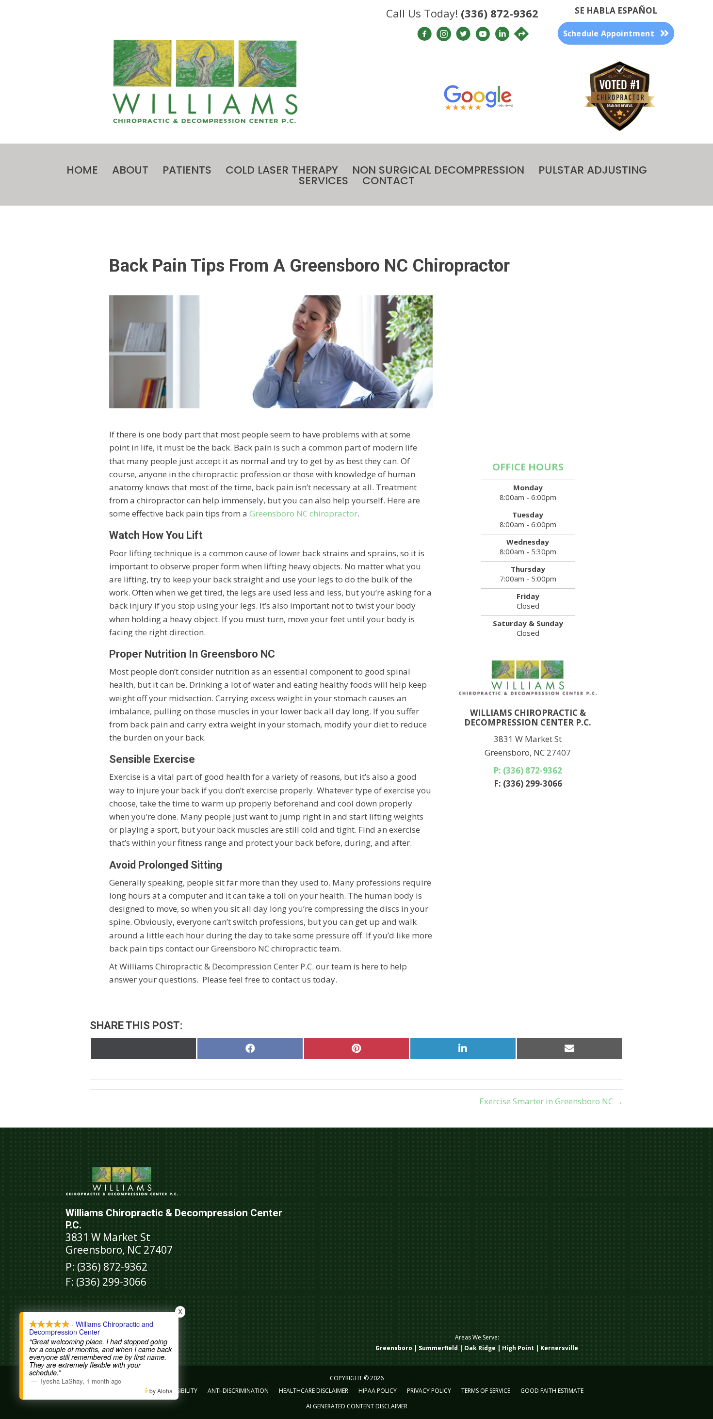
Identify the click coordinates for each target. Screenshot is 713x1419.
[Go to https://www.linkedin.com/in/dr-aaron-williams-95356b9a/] (502, 35)
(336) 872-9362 (499, 13)
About (130, 170)
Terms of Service (485, 1391)
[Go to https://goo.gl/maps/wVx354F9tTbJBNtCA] (521, 35)
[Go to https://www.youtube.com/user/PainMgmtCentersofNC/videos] (482, 35)
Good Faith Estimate (551, 1391)
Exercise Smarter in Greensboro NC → (551, 1101)
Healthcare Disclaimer (313, 1391)
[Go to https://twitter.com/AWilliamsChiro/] (463, 35)
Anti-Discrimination (238, 1391)
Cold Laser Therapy (282, 170)
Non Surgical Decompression (438, 170)
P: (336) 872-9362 (527, 770)
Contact (388, 181)
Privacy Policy (429, 1391)
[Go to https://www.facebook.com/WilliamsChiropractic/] (424, 35)
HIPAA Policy (377, 1391)
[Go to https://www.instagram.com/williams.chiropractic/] (444, 35)
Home (82, 170)
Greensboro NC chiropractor (303, 513)
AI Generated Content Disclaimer (356, 1406)
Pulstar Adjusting (592, 170)
